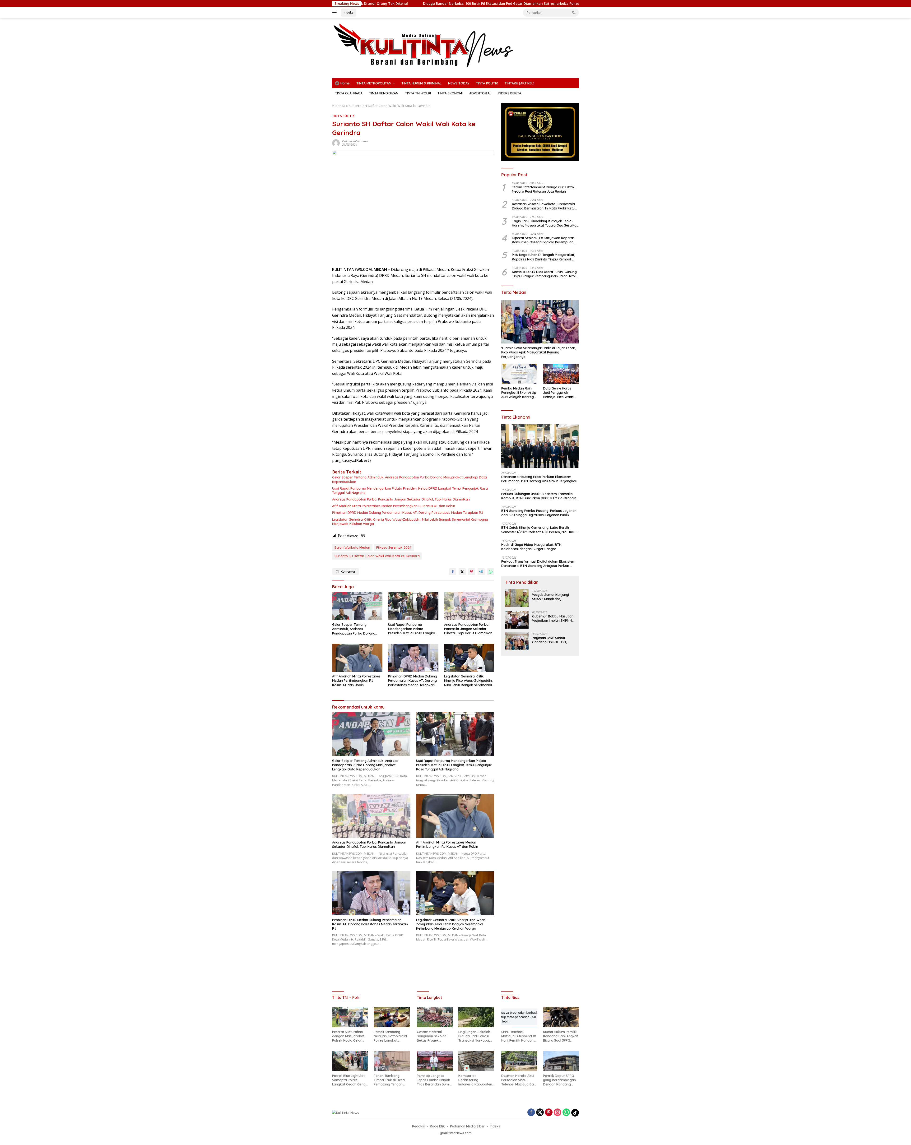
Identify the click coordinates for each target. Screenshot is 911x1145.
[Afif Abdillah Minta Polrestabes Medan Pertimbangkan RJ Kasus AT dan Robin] (357, 658)
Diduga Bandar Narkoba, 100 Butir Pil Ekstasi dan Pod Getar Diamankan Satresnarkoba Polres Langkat (407, 3)
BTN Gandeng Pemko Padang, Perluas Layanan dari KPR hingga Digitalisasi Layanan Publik (538, 513)
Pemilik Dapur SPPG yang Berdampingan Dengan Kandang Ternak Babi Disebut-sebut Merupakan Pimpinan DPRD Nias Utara (559, 1080)
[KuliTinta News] (455, 45)
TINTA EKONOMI (450, 93)
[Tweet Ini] (462, 571)
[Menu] (335, 13)
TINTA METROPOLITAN (373, 83)
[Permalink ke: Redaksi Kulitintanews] (336, 142)
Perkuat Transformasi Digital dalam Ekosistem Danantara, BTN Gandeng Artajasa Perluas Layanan (538, 563)
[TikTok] (575, 1113)
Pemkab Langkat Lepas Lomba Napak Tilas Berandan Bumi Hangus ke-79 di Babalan (433, 1080)
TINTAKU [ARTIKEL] (519, 83)
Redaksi (418, 1126)
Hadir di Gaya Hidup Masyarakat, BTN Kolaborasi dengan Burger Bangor (531, 546)
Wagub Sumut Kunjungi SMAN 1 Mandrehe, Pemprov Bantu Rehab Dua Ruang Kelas (550, 597)
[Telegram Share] (481, 571)
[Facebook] (531, 1112)
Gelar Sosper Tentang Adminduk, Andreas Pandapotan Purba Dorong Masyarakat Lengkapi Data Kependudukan (409, 479)
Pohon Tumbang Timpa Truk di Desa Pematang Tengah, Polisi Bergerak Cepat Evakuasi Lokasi (391, 1080)
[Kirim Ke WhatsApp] (490, 571)
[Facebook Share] (452, 571)
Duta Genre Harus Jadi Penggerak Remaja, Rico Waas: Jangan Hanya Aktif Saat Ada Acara (559, 392)
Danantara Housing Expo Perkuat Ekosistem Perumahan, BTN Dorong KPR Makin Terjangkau (539, 479)
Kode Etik (437, 1126)
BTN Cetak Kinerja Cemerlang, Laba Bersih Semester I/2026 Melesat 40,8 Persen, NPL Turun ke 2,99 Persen (539, 529)
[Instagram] (557, 1112)
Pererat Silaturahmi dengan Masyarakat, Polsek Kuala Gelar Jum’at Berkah (570, 3)
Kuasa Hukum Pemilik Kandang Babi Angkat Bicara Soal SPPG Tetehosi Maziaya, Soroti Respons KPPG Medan (560, 1036)
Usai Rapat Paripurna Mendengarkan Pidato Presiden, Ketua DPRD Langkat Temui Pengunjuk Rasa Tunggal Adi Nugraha (410, 490)
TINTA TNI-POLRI (418, 93)
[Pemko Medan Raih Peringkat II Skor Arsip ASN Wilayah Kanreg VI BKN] (519, 374)
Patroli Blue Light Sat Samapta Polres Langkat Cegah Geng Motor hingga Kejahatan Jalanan (349, 1080)
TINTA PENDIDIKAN (383, 93)
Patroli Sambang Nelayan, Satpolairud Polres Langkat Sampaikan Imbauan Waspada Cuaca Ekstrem (390, 1036)
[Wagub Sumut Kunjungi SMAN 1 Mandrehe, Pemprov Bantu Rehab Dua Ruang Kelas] (517, 598)
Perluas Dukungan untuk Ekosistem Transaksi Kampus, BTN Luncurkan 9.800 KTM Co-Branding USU (539, 496)
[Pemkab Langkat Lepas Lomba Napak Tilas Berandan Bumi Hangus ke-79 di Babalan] (435, 1061)
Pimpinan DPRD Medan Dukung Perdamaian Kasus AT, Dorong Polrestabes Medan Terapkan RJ (407, 512)
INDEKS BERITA (509, 93)
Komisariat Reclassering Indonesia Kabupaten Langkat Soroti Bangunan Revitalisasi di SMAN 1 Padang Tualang (475, 1080)
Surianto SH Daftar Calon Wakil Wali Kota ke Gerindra (377, 556)
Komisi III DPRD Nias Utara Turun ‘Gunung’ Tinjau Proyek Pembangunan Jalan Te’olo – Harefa (545, 274)
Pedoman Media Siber (467, 1126)
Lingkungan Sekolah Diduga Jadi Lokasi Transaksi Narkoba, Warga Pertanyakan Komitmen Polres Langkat (474, 1036)
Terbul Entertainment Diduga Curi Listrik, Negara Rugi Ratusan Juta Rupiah (543, 189)
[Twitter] (540, 1112)
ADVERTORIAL (480, 93)
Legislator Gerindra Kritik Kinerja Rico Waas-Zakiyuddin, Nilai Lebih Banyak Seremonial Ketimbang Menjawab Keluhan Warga (410, 521)
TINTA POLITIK (487, 83)
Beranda (338, 105)
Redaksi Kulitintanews (356, 141)
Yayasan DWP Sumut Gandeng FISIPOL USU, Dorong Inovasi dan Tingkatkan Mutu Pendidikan (549, 640)
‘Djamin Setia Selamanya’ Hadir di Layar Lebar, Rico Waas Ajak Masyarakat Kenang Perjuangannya (538, 352)
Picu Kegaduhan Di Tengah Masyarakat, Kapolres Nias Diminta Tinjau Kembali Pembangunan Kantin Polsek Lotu (543, 257)
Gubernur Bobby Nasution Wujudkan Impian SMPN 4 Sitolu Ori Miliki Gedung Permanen (552, 618)
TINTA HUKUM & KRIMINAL (421, 83)
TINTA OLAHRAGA (349, 93)
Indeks (348, 12)
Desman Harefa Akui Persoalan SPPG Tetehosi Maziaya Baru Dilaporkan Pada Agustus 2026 (519, 1080)
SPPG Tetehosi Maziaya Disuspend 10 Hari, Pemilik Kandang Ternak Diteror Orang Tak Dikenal (518, 1036)
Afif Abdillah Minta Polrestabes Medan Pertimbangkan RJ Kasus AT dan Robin (393, 506)
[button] (574, 12)
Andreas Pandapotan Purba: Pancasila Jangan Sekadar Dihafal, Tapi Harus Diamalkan (401, 499)
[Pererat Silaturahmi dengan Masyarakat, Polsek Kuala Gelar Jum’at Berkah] (350, 1017)
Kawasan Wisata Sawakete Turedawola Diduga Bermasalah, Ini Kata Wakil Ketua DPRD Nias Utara (544, 206)
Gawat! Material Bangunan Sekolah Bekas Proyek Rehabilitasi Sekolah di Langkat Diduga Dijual (434, 1036)
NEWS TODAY (458, 83)
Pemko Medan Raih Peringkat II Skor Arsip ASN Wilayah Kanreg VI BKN (518, 392)
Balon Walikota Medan (352, 547)
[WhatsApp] (566, 1112)
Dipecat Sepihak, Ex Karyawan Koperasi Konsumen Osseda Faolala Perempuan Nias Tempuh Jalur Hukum (543, 240)
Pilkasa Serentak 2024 (393, 547)
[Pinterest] (549, 1112)
